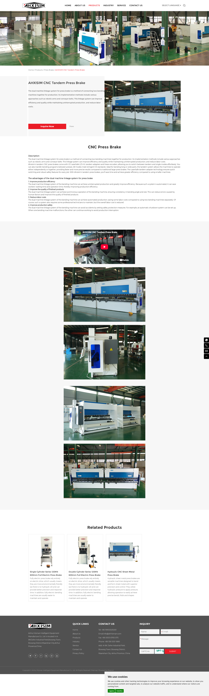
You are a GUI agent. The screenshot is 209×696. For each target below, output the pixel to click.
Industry (108, 5)
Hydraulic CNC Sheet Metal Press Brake (121, 573)
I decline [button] (119, 691)
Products (94, 5)
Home (68, 5)
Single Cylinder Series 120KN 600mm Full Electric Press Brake (46, 573)
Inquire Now (47, 126)
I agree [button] (111, 691)
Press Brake (49, 70)
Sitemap (94, 670)
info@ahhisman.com (112, 634)
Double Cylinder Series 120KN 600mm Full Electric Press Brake (84, 573)
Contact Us (135, 5)
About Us (80, 5)
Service (121, 5)
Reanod (111, 670)
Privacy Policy (78, 653)
